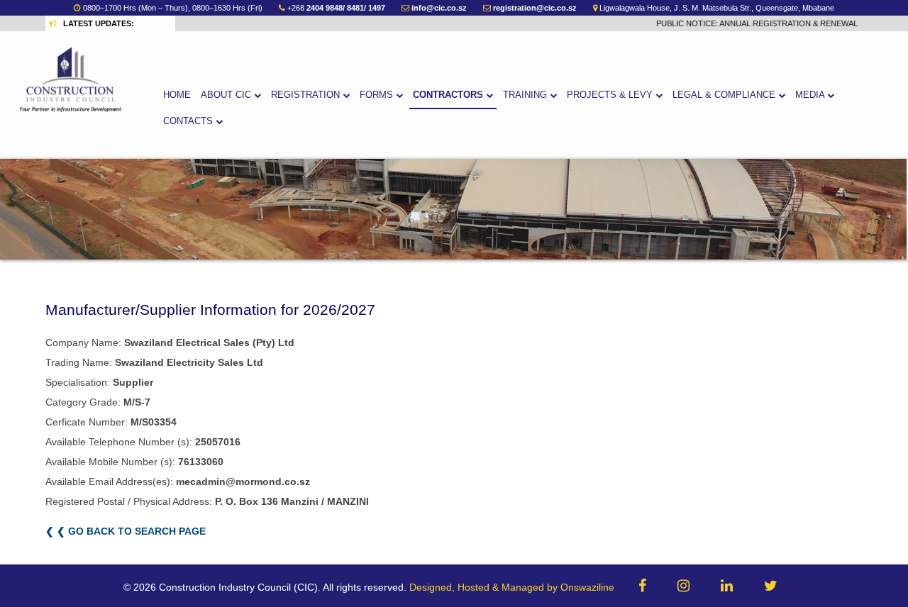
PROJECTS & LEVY (611, 95)
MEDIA (811, 95)
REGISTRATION (307, 95)
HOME (177, 95)
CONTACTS (189, 121)
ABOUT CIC (227, 95)
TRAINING (526, 95)
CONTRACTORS (449, 95)
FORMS (378, 95)
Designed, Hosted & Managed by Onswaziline (511, 587)
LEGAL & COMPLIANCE (725, 95)
